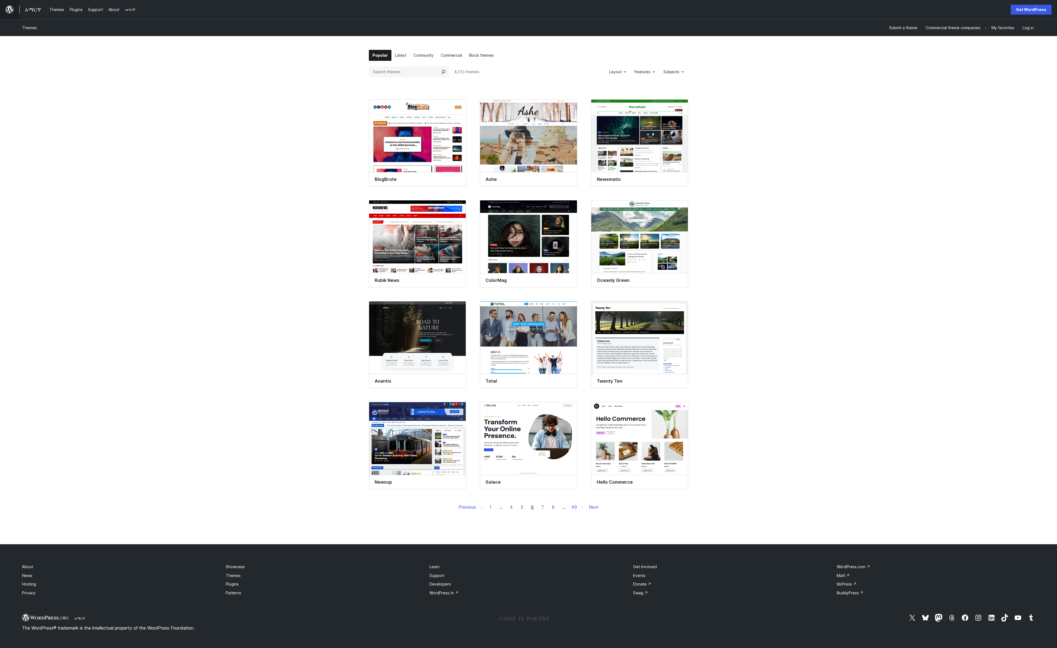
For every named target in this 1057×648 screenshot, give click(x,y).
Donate (642, 584)
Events (639, 575)
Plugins (232, 584)
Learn (434, 566)
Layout (615, 71)
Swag (640, 592)
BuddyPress (850, 592)
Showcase (235, 566)
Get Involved (645, 566)
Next (594, 507)
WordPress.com (853, 566)
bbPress (847, 584)
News (27, 575)
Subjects (671, 71)
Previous (467, 507)
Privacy (29, 592)
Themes (29, 27)
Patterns (233, 592)
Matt (843, 575)
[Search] (443, 71)
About (27, 566)
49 (574, 507)
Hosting (29, 584)
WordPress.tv (444, 592)
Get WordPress (1031, 9)
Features (642, 71)
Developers (440, 584)
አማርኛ (80, 618)
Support (436, 575)
